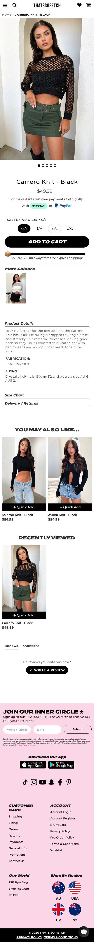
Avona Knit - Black (62, 515)
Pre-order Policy (62, 837)
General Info (17, 848)
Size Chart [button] (14, 395)
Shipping (15, 816)
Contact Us (16, 861)
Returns (14, 835)
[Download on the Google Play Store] (61, 767)
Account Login (60, 812)
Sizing (13, 822)
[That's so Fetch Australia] (58, 888)
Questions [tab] (31, 647)
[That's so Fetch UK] (58, 909)
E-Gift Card (58, 824)
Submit (78, 729)
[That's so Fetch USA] (75, 888)
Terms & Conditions (64, 844)
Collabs (13, 895)
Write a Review (50, 671)
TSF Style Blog (18, 882)
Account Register (62, 818)
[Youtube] (42, 783)
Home (6, 14)
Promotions (17, 854)
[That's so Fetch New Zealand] (75, 909)
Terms (32, 745)
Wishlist (56, 850)
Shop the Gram (19, 888)
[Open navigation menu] (5, 5)
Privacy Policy (60, 831)
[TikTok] (25, 783)
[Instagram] (34, 783)
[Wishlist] (79, 5)
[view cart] (88, 5)
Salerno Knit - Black (17, 515)
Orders (14, 829)
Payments (16, 842)
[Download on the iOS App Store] (33, 767)
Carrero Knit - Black (32, 14)
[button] (24, 228)
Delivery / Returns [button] (21, 403)
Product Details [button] (19, 323)
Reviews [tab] (11, 647)
